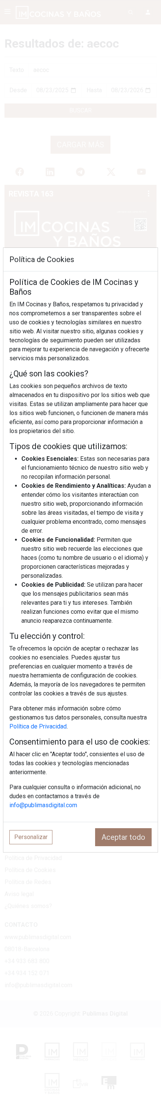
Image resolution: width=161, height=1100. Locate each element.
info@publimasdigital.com (43, 805)
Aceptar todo (123, 837)
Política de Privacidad (38, 726)
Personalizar (31, 837)
